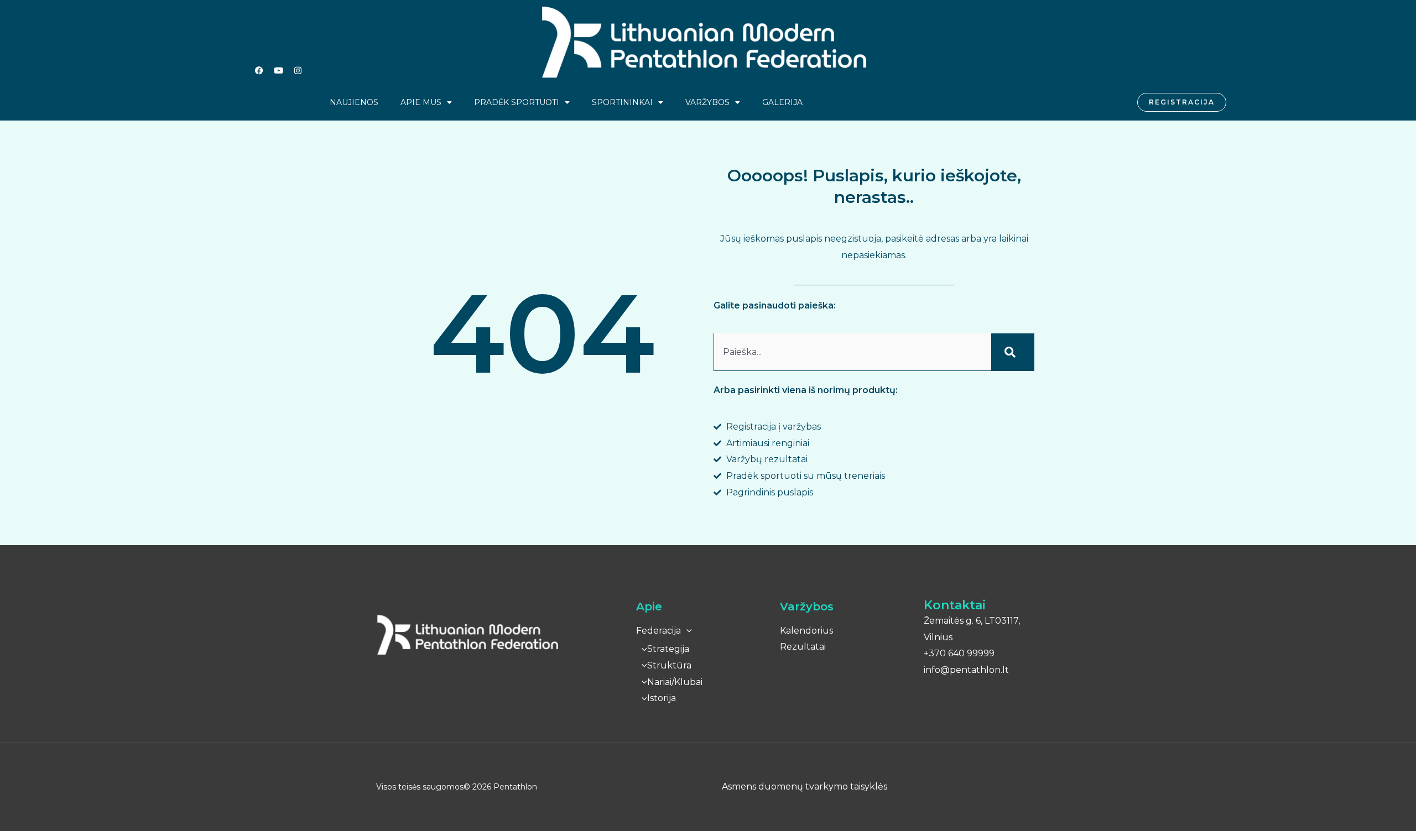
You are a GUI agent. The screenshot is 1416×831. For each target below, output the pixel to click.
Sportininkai (622, 102)
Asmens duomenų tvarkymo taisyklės (804, 786)
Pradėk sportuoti (516, 102)
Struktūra (669, 665)
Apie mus (420, 102)
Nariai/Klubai (674, 682)
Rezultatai (803, 646)
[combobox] (852, 352)
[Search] (1012, 352)
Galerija (782, 102)
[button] (686, 630)
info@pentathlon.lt (966, 670)
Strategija (668, 649)
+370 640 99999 (959, 653)
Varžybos (707, 102)
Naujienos (354, 102)
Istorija (661, 698)
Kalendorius (806, 630)
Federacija (658, 630)
